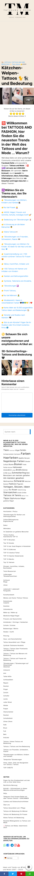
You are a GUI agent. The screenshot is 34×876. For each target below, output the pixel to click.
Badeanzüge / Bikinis (10, 628)
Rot (10, 490)
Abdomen (6, 667)
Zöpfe (12, 498)
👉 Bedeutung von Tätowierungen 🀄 (16, 220)
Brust (5, 728)
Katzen (18, 64)
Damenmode (7, 601)
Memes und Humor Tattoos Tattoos (15, 598)
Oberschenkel (8, 712)
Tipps (6, 498)
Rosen (14, 490)
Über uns (6, 805)
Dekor (5, 525)
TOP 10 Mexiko (8, 559)
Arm (4, 673)
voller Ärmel (7, 702)
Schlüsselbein (8, 679)
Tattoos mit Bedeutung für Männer (15, 811)
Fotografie (7, 591)
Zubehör (6, 603)
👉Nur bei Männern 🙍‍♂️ (11, 295)
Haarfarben (10, 457)
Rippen (5, 683)
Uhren (5, 585)
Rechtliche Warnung (10, 785)
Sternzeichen (10, 492)
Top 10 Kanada (8, 543)
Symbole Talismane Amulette (13, 645)
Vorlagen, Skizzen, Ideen (16, 486)
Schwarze (19, 481)
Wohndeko (7, 528)
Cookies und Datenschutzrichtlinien (15, 801)
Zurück (5, 692)
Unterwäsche (8, 609)
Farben (26, 453)
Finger (5, 689)
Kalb (5, 724)
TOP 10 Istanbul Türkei (11, 552)
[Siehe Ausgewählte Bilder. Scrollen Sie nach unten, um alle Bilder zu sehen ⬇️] (17, 96)
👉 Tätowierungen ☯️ (10, 286)
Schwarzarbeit (8, 454)
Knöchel (6, 737)
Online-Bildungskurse (10, 519)
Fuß (4, 731)
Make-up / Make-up (10, 612)
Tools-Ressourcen (9, 571)
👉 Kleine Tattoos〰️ (10, 232)
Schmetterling (19, 473)
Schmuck (6, 580)
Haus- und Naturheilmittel (12, 639)
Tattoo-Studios (8, 535)
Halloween (17, 467)
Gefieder (5, 490)
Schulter (6, 696)
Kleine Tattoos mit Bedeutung (13, 817)
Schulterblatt (8, 718)
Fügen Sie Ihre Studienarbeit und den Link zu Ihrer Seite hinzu (16, 781)
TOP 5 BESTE (8, 767)
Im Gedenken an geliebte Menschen (16, 531)
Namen (5, 484)
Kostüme (6, 606)
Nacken (6, 686)
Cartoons (17, 454)
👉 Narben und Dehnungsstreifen (15, 276)
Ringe (5, 582)
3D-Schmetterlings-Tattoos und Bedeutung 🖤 (17, 354)
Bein (4, 734)
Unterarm (6, 670)
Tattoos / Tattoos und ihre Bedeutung (16, 746)
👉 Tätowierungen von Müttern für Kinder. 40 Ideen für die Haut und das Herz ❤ (16, 246)
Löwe (13, 470)
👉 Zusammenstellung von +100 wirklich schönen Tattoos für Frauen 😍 (16, 256)
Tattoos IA (8, 495)
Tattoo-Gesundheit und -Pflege (14, 642)
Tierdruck (12, 450)
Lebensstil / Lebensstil (11, 589)
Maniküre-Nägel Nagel (11, 615)
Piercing (6, 636)
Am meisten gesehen (13, 478)
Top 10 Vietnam (8, 562)
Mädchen (28, 481)
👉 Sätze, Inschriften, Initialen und (15, 264)
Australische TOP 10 (10, 536)
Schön (23, 450)
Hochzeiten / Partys (10, 511)
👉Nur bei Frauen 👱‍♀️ (10, 207)
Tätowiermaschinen (10, 576)
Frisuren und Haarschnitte (12, 619)
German (9, 858)
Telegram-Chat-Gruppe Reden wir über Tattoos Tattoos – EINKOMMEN (16, 797)
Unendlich (7, 470)
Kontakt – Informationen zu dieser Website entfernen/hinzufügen (15, 789)
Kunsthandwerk (8, 594)
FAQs (5, 793)
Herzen (27, 458)
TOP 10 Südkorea (9, 549)
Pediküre (12, 484)
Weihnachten (8, 481)
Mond (9, 473)
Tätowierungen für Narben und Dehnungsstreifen (14, 515)
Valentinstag (22, 490)
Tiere (13, 64)
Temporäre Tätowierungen (12, 759)
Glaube (27, 461)
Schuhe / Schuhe (9, 625)
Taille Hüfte (7, 676)
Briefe (19, 470)
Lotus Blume (8, 464)
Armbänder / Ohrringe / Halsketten (15, 622)
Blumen (18, 464)
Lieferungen (7, 574)
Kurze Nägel (20, 498)
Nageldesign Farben (14, 461)
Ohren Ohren (7, 721)
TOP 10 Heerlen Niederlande (13, 556)
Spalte (21, 458)
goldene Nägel (8, 501)
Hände (5, 705)
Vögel (17, 450)
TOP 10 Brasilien (9, 540)
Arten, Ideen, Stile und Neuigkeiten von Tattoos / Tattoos (15, 763)
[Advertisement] (17, 40)
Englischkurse (8, 521)
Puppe (5, 708)
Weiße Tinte (25, 495)
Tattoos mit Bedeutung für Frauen (15, 814)
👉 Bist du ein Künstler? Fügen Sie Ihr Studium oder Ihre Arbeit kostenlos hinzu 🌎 (16, 324)
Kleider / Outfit (8, 632)
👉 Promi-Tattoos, (9, 291)
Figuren (20, 484)
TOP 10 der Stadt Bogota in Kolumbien (17, 546)
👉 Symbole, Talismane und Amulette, (17, 281)
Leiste (5, 699)
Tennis (18, 495)
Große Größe (21, 492)
